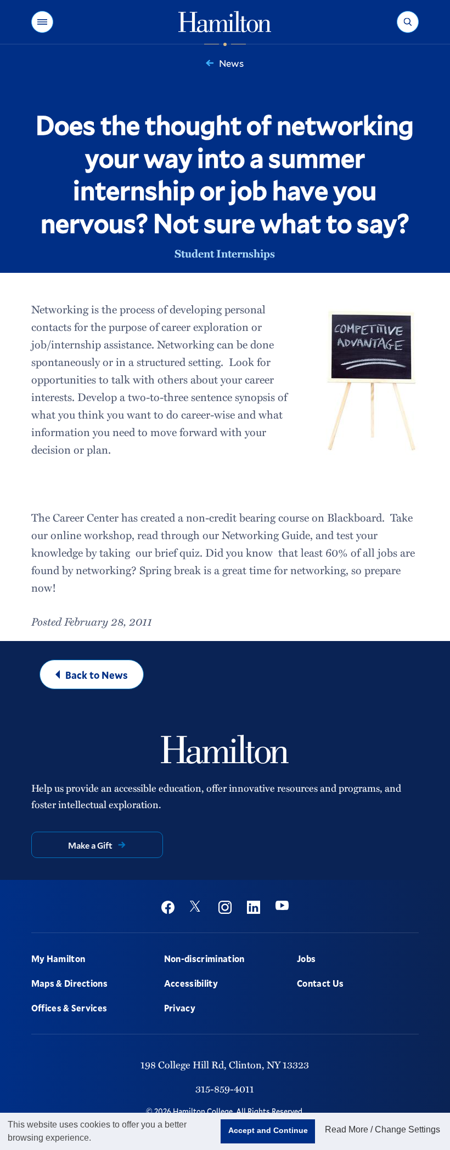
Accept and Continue (268, 1130)
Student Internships (225, 253)
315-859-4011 (224, 1088)
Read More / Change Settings (382, 1129)
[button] (42, 22)
